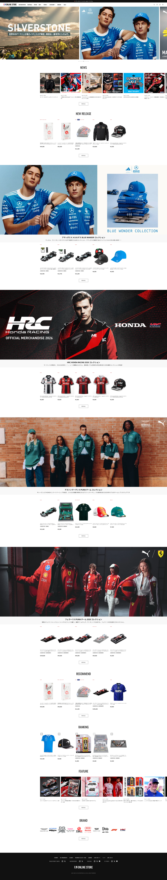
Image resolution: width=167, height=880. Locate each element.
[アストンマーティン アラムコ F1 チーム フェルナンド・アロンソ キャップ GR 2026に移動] (118, 512)
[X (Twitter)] (65, 861)
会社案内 (71, 857)
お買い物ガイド (97, 857)
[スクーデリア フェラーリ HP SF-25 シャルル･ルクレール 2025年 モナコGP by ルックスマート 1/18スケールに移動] (66, 638)
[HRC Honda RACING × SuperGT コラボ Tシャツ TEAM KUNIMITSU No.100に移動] (48, 384)
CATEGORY (52, 4)
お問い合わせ (110, 857)
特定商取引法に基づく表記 (80, 857)
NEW (40, 4)
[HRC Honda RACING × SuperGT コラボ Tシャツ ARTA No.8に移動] (101, 384)
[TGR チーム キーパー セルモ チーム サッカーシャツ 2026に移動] (118, 691)
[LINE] (99, 861)
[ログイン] (160, 5)
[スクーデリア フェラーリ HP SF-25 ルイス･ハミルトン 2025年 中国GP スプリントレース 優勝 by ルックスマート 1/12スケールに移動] (48, 638)
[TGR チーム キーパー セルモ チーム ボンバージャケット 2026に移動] (101, 131)
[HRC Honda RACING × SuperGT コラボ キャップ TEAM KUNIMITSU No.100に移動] (118, 131)
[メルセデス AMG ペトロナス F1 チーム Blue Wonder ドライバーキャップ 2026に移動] (118, 256)
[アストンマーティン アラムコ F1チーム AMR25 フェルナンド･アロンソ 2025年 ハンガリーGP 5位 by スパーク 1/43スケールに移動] (48, 512)
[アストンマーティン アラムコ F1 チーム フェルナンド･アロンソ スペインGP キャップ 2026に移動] (101, 512)
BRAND (59, 4)
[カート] (162, 5)
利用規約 (56, 857)
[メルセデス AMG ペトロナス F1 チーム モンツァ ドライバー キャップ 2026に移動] (101, 256)
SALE (65, 4)
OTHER (35, 4)
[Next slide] (125, 81)
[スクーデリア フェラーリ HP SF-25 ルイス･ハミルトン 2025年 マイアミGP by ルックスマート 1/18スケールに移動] (83, 638)
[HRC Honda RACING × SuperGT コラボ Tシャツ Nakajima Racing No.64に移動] (66, 384)
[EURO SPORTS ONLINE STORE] (83, 867)
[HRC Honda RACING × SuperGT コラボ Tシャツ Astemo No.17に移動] (83, 384)
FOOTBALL (29, 4)
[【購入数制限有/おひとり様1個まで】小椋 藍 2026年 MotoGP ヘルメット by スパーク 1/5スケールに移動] (83, 131)
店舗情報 (90, 857)
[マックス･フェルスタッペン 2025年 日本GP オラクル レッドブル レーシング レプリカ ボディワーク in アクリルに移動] (66, 131)
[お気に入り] (157, 5)
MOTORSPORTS (22, 4)
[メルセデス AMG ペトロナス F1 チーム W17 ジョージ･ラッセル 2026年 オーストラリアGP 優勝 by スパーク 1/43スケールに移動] (66, 256)
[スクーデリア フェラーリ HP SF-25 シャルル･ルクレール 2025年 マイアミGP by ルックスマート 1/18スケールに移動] (101, 638)
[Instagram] (62, 861)
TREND (45, 4)
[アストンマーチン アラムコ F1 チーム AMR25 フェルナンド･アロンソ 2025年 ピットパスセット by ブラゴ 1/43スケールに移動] (66, 512)
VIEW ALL (83, 104)
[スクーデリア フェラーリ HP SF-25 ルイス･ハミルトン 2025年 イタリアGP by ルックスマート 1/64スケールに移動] (118, 638)
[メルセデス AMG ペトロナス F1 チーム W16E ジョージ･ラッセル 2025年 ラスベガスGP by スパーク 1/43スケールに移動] (83, 256)
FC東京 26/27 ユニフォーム (84, 1)
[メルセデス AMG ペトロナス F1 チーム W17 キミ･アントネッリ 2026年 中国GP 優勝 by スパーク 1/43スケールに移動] (48, 256)
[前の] (45, 833)
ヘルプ (103, 857)
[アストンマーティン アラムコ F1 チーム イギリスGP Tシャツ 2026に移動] (83, 512)
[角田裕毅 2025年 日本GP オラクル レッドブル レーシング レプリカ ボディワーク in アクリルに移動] (48, 131)
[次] (125, 135)
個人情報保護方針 (63, 857)
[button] (154, 5)
